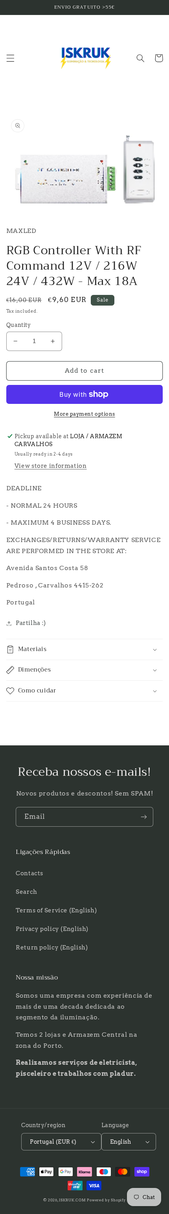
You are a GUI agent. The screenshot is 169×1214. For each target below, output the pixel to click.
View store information (51, 465)
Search (26, 891)
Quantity (18, 325)
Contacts (29, 873)
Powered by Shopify (106, 1200)
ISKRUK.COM (72, 1200)
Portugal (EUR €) (53, 1142)
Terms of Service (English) (56, 910)
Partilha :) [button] (31, 623)
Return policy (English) (52, 947)
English (120, 1142)
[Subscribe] (144, 816)
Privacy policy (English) (52, 929)
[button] (10, 58)
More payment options (84, 414)
